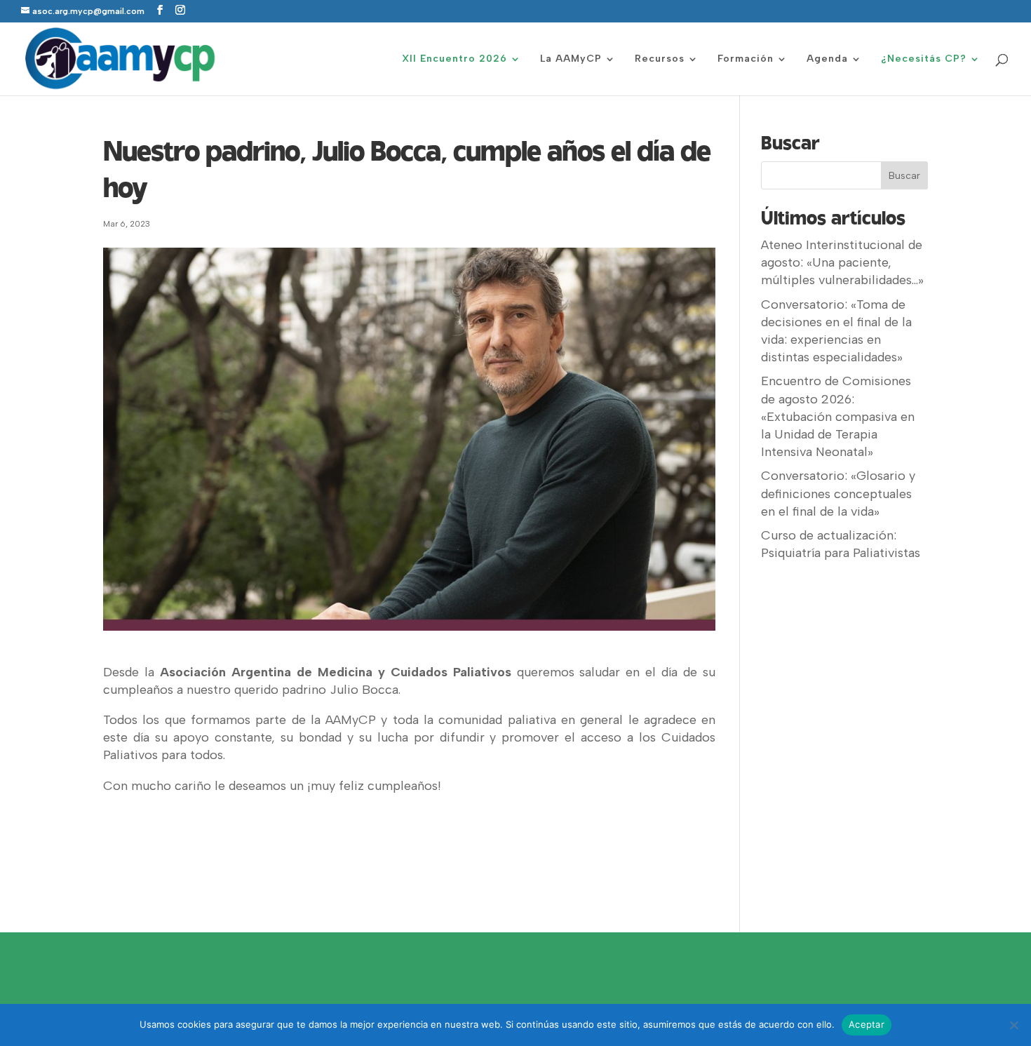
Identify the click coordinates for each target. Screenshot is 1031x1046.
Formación (745, 59)
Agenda (827, 59)
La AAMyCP (571, 59)
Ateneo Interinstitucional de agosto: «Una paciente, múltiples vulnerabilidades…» (842, 262)
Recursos (660, 59)
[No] (1013, 1025)
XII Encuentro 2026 (454, 59)
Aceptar (866, 1024)
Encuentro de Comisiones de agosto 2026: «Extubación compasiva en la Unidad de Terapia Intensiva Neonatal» (838, 416)
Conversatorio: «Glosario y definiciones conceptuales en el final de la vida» (838, 493)
